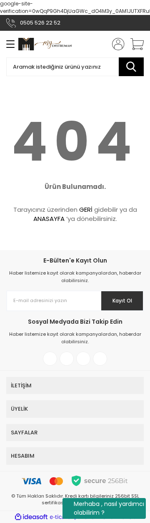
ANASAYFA (49, 218)
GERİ (85, 209)
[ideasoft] (31, 517)
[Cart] (134, 44)
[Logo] (45, 44)
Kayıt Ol (122, 300)
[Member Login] (116, 44)
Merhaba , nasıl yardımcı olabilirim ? (109, 508)
